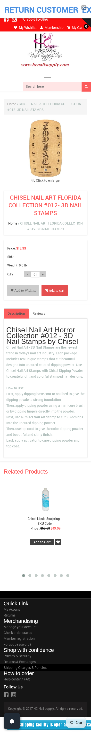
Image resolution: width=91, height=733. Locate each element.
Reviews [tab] (39, 313)
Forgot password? (17, 644)
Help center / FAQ (17, 679)
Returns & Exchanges (20, 661)
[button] (84, 7)
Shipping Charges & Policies (25, 667)
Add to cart (56, 290)
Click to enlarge (47, 180)
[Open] (12, 721)
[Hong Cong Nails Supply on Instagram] (15, 19)
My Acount (12, 609)
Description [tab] (16, 313)
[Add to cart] (54, 285)
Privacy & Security (17, 656)
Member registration (19, 638)
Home (11, 103)
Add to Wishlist (25, 290)
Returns (10, 615)
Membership (54, 27)
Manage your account (20, 626)
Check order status (18, 632)
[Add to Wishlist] (23, 285)
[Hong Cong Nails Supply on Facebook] (6, 19)
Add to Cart (42, 542)
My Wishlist (27, 27)
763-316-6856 (37, 19)
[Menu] (47, 77)
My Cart (77, 27)
